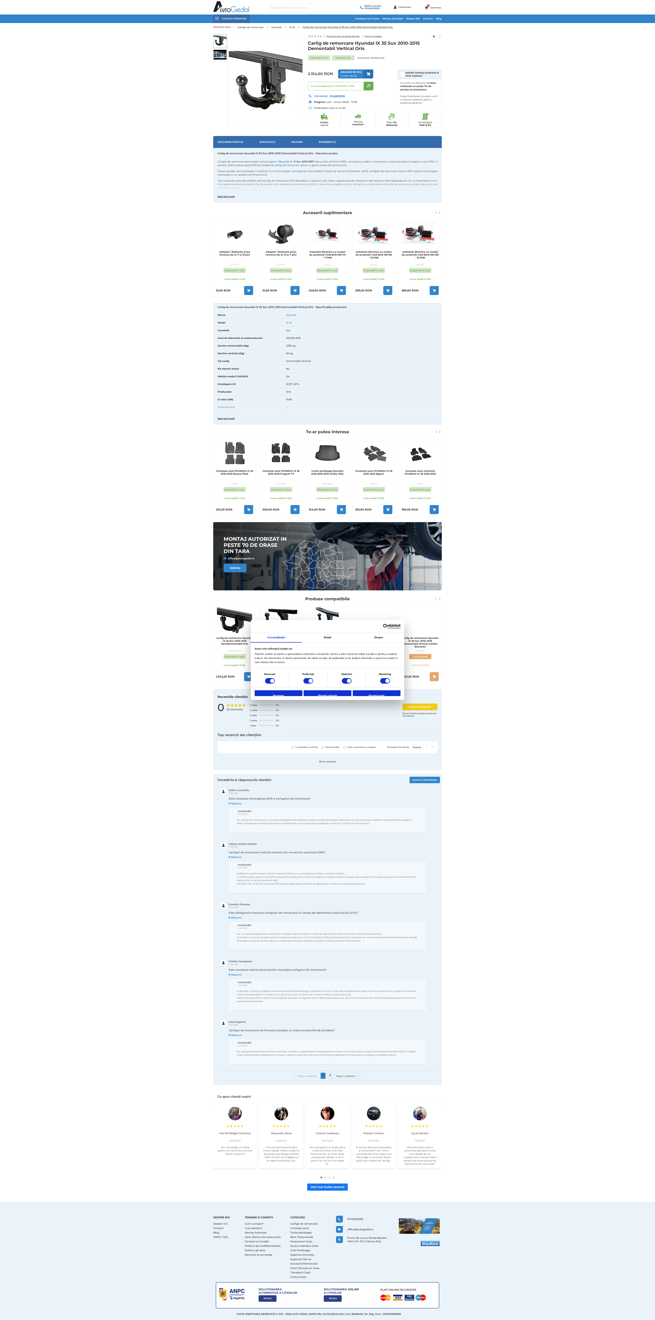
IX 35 (289, 322)
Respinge (278, 695)
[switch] (308, 681)
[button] (220, 41)
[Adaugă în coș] (248, 290)
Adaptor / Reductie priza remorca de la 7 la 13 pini (420, 253)
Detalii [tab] (327, 637)
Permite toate (376, 695)
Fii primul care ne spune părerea (342, 36)
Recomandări (332, 747)
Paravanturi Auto (301, 1241)
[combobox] (313, 8)
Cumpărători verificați (306, 747)
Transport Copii (300, 1272)
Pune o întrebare (373, 36)
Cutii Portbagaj (300, 1250)
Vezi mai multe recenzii (327, 1187)
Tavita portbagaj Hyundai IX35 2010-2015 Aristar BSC (327, 472)
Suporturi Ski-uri (300, 1259)
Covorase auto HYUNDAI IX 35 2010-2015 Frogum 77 (281, 472)
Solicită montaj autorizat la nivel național (422, 74)
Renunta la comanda (258, 1254)
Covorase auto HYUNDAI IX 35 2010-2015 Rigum (373, 472)
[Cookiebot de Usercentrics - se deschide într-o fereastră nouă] (386, 626)
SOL (226, 1237)
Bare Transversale (301, 1237)
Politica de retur (255, 1250)
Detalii (267, 1298)
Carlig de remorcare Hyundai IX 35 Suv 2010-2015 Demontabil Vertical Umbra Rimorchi (420, 642)
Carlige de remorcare (304, 1223)
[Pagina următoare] (347, 1076)
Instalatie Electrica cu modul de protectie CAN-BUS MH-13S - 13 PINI (373, 254)
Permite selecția (327, 695)
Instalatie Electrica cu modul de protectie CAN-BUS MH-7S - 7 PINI (281, 254)
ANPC (217, 1237)
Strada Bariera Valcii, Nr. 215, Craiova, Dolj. (367, 1239)
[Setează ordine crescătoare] (432, 747)
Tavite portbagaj (300, 1232)
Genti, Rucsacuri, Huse (305, 1268)
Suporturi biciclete (302, 1254)
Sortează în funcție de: (398, 747)
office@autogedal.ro (241, 558)
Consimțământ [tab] (276, 637)
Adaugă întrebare (424, 780)
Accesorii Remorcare (304, 1263)
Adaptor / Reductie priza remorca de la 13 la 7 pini (234, 253)
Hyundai (291, 315)
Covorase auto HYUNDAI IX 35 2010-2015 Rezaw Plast (234, 472)
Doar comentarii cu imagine (361, 747)
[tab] (327, 364)
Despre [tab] (378, 637)
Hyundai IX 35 (287, 161)
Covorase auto (299, 1228)
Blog (439, 18)
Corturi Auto (298, 1277)
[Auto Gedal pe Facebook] (419, 1226)
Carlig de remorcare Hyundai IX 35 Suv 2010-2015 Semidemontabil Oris (234, 641)
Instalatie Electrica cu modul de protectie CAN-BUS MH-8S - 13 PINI (327, 254)
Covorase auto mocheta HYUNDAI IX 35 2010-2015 (420, 472)
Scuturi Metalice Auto (304, 1245)
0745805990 (372, 8)
